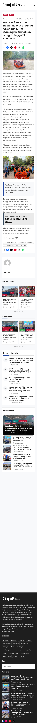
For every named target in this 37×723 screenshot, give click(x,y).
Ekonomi (23, 330)
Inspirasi (13, 325)
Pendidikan (5, 330)
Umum (11, 14)
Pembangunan (6, 327)
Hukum (29, 640)
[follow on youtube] (10, 721)
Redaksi (7, 272)
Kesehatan (24, 643)
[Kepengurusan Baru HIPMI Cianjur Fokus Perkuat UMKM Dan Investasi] (7, 443)
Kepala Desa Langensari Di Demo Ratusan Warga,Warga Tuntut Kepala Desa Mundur (21, 398)
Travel (15, 656)
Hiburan (21, 640)
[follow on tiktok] (14, 721)
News (5, 14)
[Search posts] (33, 666)
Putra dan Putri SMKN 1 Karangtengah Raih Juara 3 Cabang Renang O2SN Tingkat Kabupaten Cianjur (20, 371)
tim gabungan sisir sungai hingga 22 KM (15, 245)
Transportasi (7, 656)
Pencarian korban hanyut (26, 242)
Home (5, 19)
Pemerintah (18, 650)
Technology (25, 653)
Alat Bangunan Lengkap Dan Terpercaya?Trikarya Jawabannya (19, 379)
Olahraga (20, 647)
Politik (11, 330)
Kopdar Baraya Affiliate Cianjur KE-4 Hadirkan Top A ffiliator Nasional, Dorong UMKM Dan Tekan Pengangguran (20, 390)
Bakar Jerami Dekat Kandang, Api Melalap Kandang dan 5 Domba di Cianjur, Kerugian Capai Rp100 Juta (9, 303)
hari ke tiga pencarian (10, 242)
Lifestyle (5, 647)
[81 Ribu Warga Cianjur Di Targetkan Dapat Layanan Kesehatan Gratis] (7, 460)
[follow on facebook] (3, 721)
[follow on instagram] (6, 721)
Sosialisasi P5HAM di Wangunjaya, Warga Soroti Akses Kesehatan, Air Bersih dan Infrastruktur (9, 338)
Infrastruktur (6, 292)
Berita (10, 19)
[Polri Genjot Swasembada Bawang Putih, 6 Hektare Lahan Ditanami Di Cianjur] (7, 469)
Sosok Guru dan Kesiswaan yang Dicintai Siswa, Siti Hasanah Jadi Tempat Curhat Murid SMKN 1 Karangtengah (21, 361)
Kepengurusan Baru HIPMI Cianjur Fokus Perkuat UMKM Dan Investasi (27, 336)
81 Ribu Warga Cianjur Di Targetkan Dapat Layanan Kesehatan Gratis (22, 456)
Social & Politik (13, 653)
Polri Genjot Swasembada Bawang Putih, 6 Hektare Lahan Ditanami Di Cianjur (22, 465)
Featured (13, 640)
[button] (30, 5)
